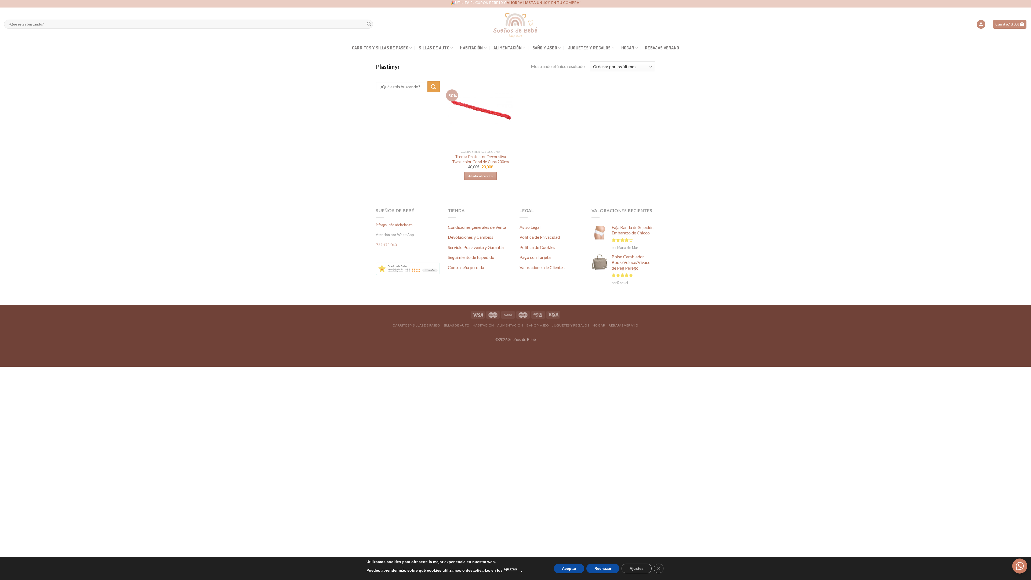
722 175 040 (386, 245)
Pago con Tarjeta (535, 257)
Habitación (471, 47)
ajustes (510, 569)
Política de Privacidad (540, 237)
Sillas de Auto (434, 47)
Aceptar (569, 568)
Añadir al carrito (480, 176)
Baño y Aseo (544, 47)
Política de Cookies (537, 247)
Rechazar (602, 568)
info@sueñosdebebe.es (394, 225)
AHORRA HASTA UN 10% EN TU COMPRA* (543, 3)
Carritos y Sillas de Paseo (380, 47)
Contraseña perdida (466, 267)
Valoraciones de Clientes (542, 267)
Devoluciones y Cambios (470, 237)
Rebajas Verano (662, 47)
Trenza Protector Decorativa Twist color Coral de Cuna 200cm (480, 159)
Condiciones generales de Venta (477, 227)
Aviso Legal (530, 227)
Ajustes (637, 568)
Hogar (627, 47)
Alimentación (507, 47)
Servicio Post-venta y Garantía (476, 247)
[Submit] (369, 24)
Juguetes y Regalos (589, 47)
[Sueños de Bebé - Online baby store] (515, 24)
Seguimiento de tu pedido (471, 257)
